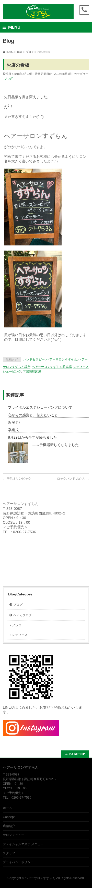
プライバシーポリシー (18, 862)
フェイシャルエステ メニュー (23, 844)
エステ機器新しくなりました (55, 445)
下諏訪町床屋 (32, 371)
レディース (20, 635)
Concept (9, 817)
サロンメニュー (13, 835)
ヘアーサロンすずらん (61, 359)
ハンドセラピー (34, 359)
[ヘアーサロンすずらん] (38, 13)
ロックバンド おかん (73, 478)
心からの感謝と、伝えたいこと (33, 415)
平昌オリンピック (17, 478)
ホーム (7, 808)
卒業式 (13, 430)
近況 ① (14, 422)
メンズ (16, 625)
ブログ (8, 78)
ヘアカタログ (22, 615)
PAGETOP (77, 754)
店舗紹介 (9, 826)
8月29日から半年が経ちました (32, 437)
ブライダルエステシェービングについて (40, 407)
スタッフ (9, 853)
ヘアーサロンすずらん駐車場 (52, 367)
